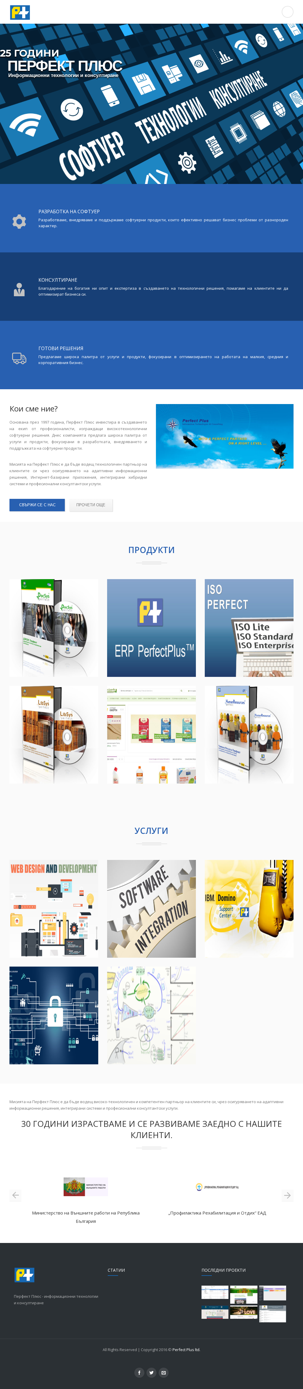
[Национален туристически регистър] (215, 1292)
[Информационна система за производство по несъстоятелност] (272, 1313)
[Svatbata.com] (243, 1312)
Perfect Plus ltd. (186, 1349)
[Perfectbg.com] (151, 12)
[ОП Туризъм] (215, 1312)
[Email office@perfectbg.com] (164, 1373)
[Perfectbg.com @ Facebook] (139, 1373)
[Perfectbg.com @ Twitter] (151, 1373)
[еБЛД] (243, 1295)
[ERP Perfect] (272, 1293)
